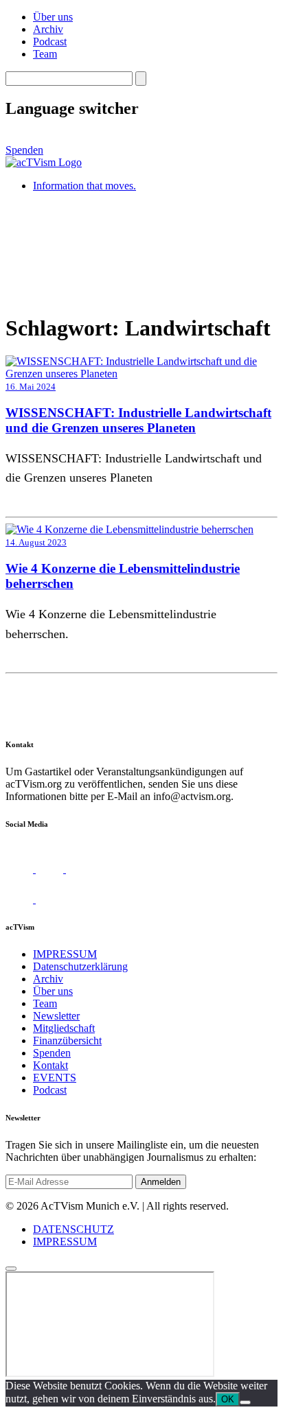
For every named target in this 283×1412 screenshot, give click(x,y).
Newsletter (56, 1016)
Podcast (50, 41)
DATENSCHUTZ (73, 1229)
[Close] (10, 1269)
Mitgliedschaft (64, 1028)
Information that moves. (84, 185)
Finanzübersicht (67, 1040)
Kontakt (50, 1065)
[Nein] (245, 1402)
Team (45, 54)
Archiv (48, 29)
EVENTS (54, 1077)
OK (227, 1399)
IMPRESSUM (65, 954)
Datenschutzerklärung (80, 966)
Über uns (53, 17)
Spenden (24, 150)
